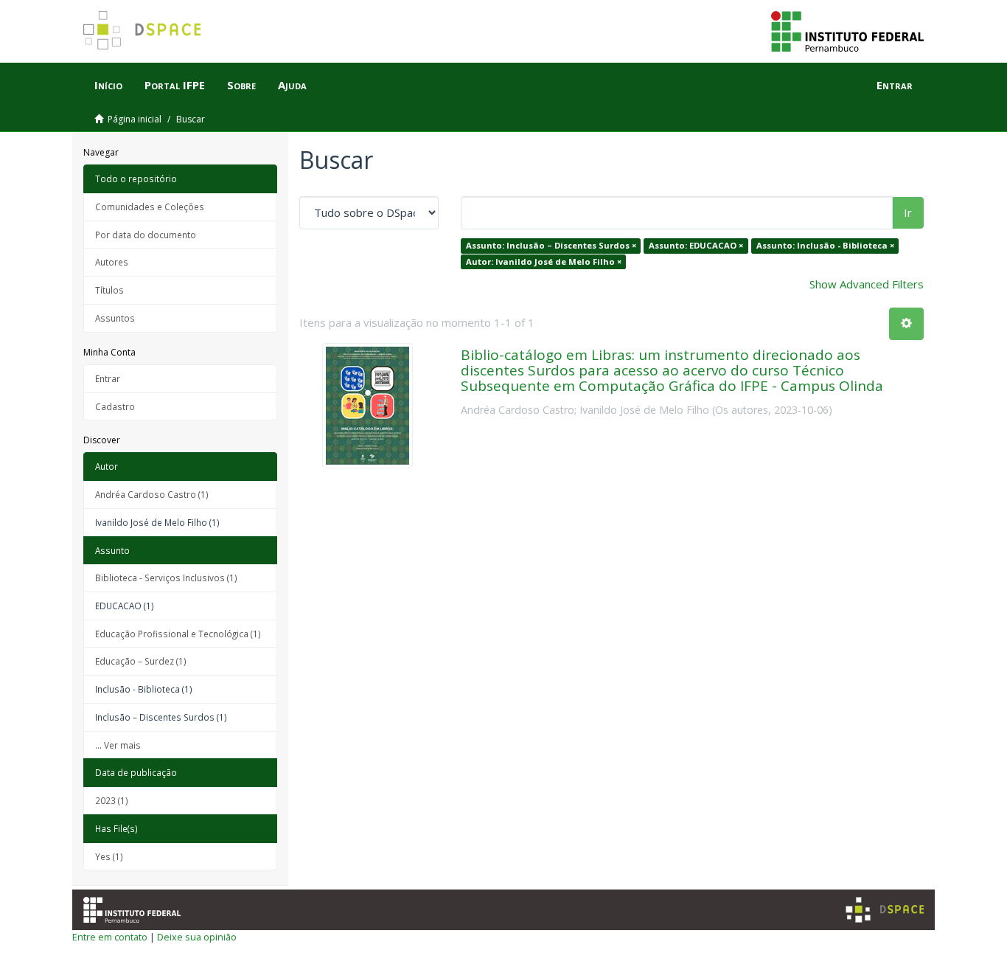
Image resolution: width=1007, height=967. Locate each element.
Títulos (109, 290)
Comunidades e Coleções (149, 206)
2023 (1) (111, 800)
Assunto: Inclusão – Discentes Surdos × (551, 245)
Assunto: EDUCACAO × (696, 245)
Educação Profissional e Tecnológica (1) (178, 634)
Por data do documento (145, 234)
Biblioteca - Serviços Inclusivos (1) (166, 577)
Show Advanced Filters (866, 284)
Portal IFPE (174, 84)
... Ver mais (118, 745)
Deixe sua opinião (197, 936)
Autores (111, 262)
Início (108, 84)
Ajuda (292, 84)
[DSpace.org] (885, 910)
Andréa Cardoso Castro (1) (152, 494)
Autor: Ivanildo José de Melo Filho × (543, 261)
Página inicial (134, 119)
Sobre (241, 84)
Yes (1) (109, 856)
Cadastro (115, 406)
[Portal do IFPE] (847, 30)
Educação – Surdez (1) (141, 661)
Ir (908, 212)
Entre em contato (109, 936)
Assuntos (115, 318)
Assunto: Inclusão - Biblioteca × (825, 245)
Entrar (107, 378)
